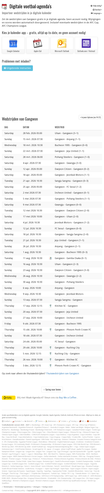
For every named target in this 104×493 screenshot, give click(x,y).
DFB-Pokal (45, 439)
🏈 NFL (81, 421)
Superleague (30, 471)
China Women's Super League (58, 432)
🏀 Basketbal (92, 421)
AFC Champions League (62, 425)
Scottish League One (19, 464)
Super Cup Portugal (52, 469)
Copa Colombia (86, 435)
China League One (24, 432)
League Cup (20, 451)
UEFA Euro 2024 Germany (31, 476)
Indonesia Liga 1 (8, 449)
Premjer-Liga (26, 459)
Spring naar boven (53, 389)
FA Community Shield (22, 444)
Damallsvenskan (19, 439)
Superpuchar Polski (60, 471)
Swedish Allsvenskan (75, 471)
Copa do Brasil (11, 437)
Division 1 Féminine (69, 439)
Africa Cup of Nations (87, 425)
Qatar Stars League (35, 461)
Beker (68, 427)
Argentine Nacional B (9, 427)
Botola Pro (6, 430)
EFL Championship (11, 442)
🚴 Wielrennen (50, 421)
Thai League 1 (25, 473)
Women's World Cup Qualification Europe (71, 481)
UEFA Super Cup (71, 476)
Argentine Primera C (41, 427)
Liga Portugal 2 (14, 454)
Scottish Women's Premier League (76, 464)
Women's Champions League (23, 481)
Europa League (7, 444)
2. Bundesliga (35, 425)
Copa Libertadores (25, 437)
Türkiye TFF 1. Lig (67, 473)
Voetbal (98, 9)
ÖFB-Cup (82, 456)
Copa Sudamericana (40, 437)
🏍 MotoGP (28, 421)
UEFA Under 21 (83, 476)
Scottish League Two (36, 464)
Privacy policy (20, 490)
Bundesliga (15, 430)
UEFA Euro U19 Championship (53, 476)
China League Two (39, 432)
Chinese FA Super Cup (91, 432)
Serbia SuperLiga (17, 466)
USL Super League (92, 478)
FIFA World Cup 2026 (22, 447)
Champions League (9, 432)
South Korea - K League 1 (34, 469)
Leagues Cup (51, 451)
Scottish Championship (84, 461)
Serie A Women (47, 466)
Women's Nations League (45, 481)
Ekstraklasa (43, 442)
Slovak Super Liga (78, 466)
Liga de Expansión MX (78, 451)
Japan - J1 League (53, 449)
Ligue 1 (23, 454)
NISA (88, 454)
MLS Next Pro (53, 454)
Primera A (36, 459)
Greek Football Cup (39, 447)
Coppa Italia (66, 437)
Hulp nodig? (97, 5)
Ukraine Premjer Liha (18, 478)
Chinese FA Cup (75, 432)
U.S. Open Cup (93, 473)
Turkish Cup (55, 473)
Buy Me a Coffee (68, 397)
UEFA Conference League (11, 476)
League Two (40, 451)
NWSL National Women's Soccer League (27, 456)
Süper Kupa (64, 469)
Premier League (15, 459)
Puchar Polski (21, 461)
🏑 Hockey (73, 421)
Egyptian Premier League (28, 442)
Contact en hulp (7, 490)
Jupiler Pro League (83, 449)
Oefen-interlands (50, 456)
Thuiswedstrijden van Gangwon (62, 373)
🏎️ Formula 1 (17, 421)
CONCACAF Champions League (43, 435)
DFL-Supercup (55, 439)
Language (97, 13)
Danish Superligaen (33, 439)
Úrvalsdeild (52, 478)
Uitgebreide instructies (18, 68)
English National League (66, 442)
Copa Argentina (73, 435)
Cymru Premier (87, 437)
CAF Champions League (62, 430)
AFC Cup (75, 425)
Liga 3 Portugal (62, 451)
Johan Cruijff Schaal (68, 449)
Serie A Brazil (35, 466)
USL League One (79, 478)
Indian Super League (87, 447)
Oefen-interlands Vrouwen (67, 456)
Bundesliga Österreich (44, 430)
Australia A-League (57, 427)
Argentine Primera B (26, 427)
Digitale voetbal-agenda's (30, 6)
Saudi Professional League (65, 461)
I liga (76, 447)
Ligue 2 (30, 454)
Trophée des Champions (40, 473)
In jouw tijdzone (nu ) (91, 117)
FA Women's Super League (62, 444)
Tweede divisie (80, 473)
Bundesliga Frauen (27, 430)
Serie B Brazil (65, 466)
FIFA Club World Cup (81, 444)
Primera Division (47, 459)
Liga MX (90, 451)
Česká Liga (96, 430)
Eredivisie (80, 442)
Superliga (47, 471)
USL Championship (64, 478)
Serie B (56, 466)
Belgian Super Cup (91, 427)
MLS (45, 454)
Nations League (65, 454)
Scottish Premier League (54, 464)
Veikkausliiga (6, 481)
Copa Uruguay (55, 437)
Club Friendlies (25, 435)
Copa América (61, 435)
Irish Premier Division (23, 449)
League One (30, 451)
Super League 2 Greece (78, 469)
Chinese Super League (10, 435)
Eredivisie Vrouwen (92, 442)
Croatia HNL (76, 437)
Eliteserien (52, 442)
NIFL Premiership (78, 454)
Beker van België (77, 427)
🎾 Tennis (39, 421)
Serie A (26, 466)
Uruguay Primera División (37, 478)
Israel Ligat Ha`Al (39, 449)
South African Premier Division (13, 469)
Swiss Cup (88, 471)
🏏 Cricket (62, 421)
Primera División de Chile (84, 459)
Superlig (40, 471)
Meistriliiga (38, 454)
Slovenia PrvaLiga (92, 466)
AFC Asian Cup (47, 425)
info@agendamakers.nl (72, 490)
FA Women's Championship (41, 444)
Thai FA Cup (14, 473)
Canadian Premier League (81, 430)
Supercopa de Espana (16, 471)
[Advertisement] (52, 92)
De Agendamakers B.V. (53, 490)
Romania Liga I (48, 461)
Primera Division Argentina (64, 459)
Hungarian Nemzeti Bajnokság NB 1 (60, 447)
